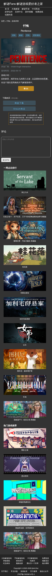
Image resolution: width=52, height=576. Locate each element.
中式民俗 (36, 8)
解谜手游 (26, 8)
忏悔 (8, 21)
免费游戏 (39, 11)
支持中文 (19, 11)
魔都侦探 (19, 563)
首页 (3, 21)
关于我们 (4, 571)
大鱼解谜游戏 (6, 558)
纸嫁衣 (32, 560)
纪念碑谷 (6, 563)
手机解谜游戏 (19, 558)
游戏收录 (24, 571)
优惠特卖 (9, 14)
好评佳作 (9, 11)
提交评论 (6, 160)
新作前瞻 (29, 11)
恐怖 (28, 35)
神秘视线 (6, 560)
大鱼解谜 (15, 8)
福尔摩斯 (45, 563)
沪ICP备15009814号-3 (26, 574)
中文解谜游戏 (32, 558)
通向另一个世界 (32, 563)
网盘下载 (19, 103)
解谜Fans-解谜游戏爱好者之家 (23, 3)
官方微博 (33, 571)
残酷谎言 (45, 560)
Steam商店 (19, 108)
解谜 (20, 35)
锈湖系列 (19, 560)
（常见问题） (14, 98)
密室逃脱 (36, 35)
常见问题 (14, 571)
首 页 (7, 8)
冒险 (13, 35)
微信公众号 (44, 571)
